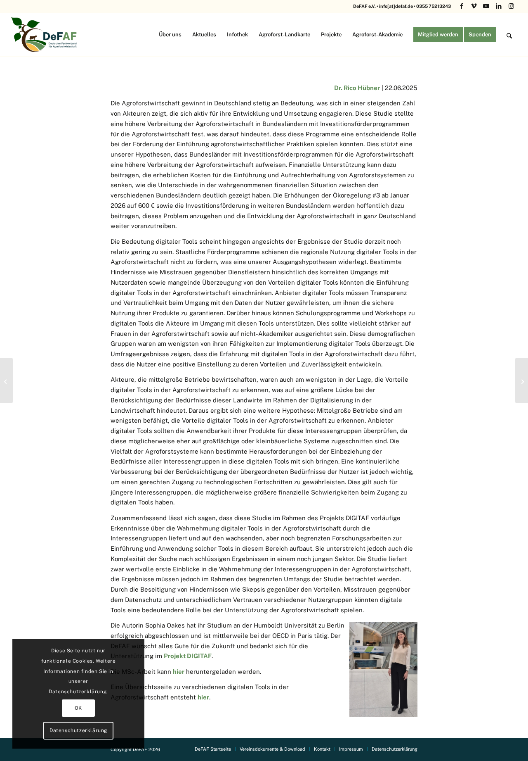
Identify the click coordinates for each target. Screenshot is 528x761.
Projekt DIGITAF (188, 655)
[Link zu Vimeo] (474, 6)
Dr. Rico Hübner (357, 87)
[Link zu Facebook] (461, 6)
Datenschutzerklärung (78, 730)
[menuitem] (170, 34)
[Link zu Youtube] (486, 6)
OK (78, 708)
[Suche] (509, 34)
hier (178, 671)
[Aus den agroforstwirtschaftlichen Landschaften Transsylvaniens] (521, 380)
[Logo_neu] (45, 34)
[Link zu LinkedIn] (498, 6)
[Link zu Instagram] (511, 6)
